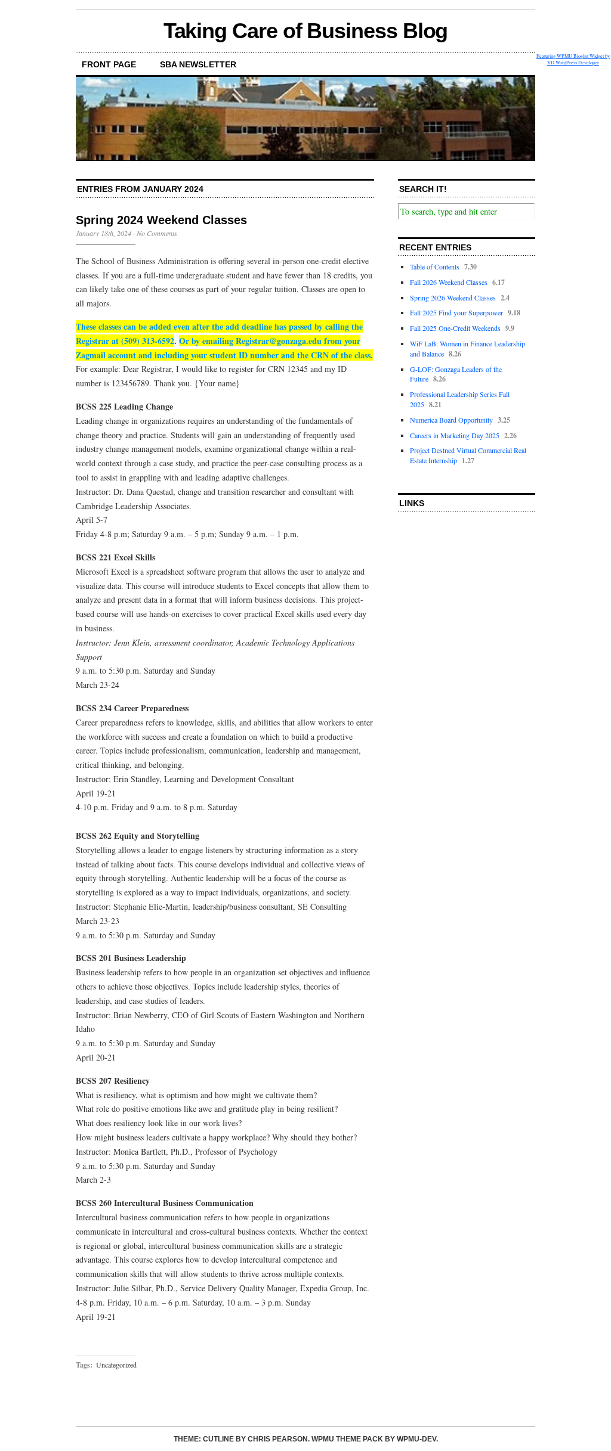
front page (109, 64)
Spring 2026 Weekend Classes (453, 297)
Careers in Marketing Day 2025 (454, 435)
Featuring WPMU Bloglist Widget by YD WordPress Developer (573, 59)
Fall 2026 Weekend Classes (448, 282)
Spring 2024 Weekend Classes (161, 220)
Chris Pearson (278, 1439)
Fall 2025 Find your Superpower (456, 312)
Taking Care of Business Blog (305, 30)
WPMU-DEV (416, 1439)
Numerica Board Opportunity (451, 419)
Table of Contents (434, 266)
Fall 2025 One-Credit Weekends (455, 328)
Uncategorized (116, 1364)
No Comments (157, 233)
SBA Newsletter (198, 64)
